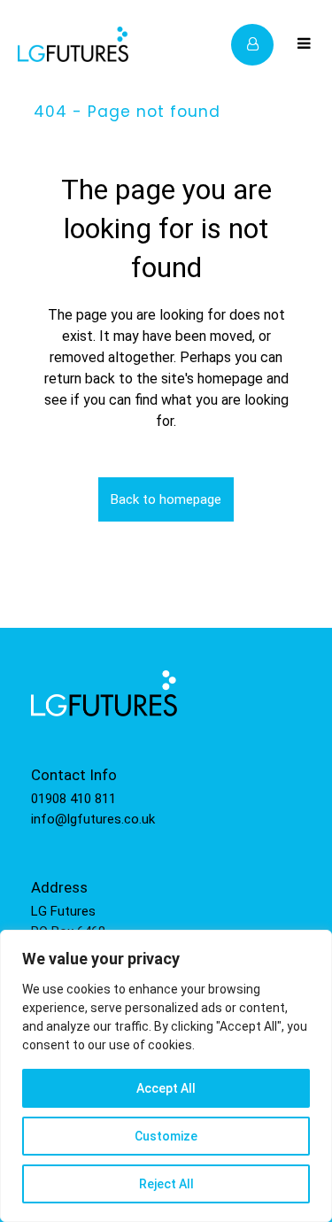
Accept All (166, 1088)
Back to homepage (166, 499)
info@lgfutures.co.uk (93, 819)
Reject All (166, 1184)
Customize (166, 1136)
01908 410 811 (73, 799)
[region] (166, 1076)
